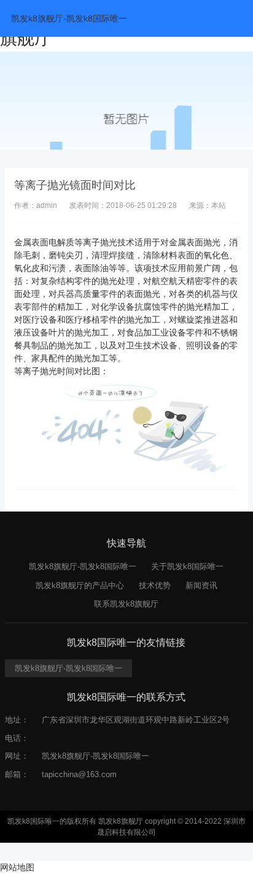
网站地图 (17, 867)
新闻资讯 (201, 585)
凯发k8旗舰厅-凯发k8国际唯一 (69, 18)
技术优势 (155, 585)
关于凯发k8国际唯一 (187, 566)
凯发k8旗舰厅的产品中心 (80, 585)
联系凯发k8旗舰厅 (126, 603)
